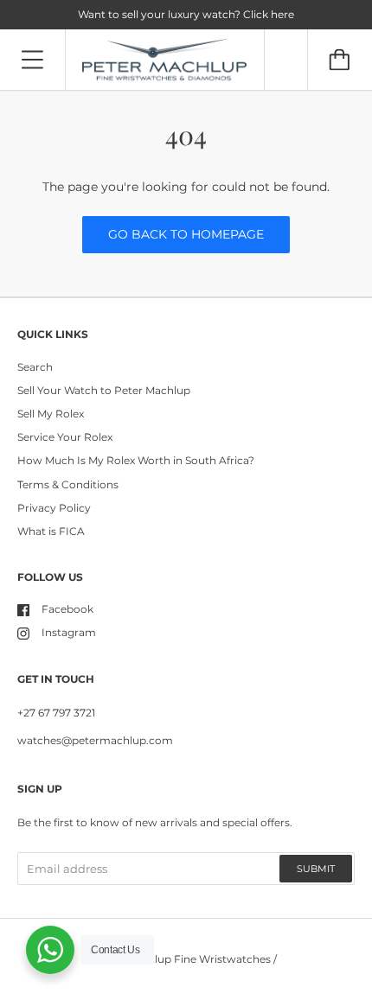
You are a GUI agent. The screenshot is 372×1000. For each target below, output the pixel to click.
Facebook (67, 608)
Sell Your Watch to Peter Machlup (103, 390)
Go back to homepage (186, 234)
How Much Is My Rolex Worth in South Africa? (135, 460)
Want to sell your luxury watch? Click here (186, 14)
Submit (316, 869)
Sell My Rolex (50, 413)
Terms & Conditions (68, 484)
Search (35, 366)
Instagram (69, 632)
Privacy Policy (54, 507)
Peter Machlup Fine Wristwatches (183, 958)
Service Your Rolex (64, 436)
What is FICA (51, 531)
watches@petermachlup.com (95, 740)
